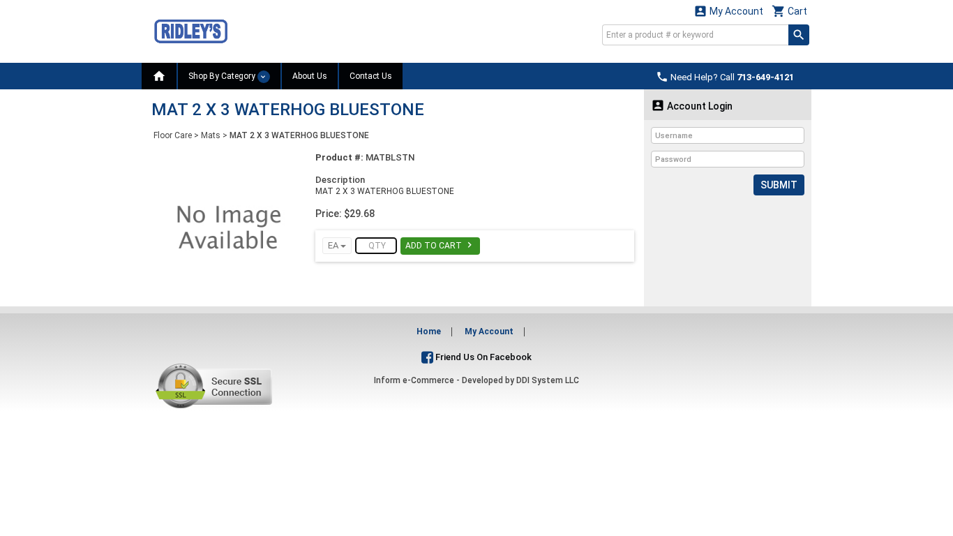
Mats (210, 135)
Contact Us (371, 76)
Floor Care (172, 135)
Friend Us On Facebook (482, 357)
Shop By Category (222, 76)
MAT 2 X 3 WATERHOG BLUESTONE (299, 135)
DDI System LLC (547, 380)
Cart (789, 10)
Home (429, 331)
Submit (778, 185)
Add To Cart (440, 245)
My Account (728, 10)
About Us (309, 76)
